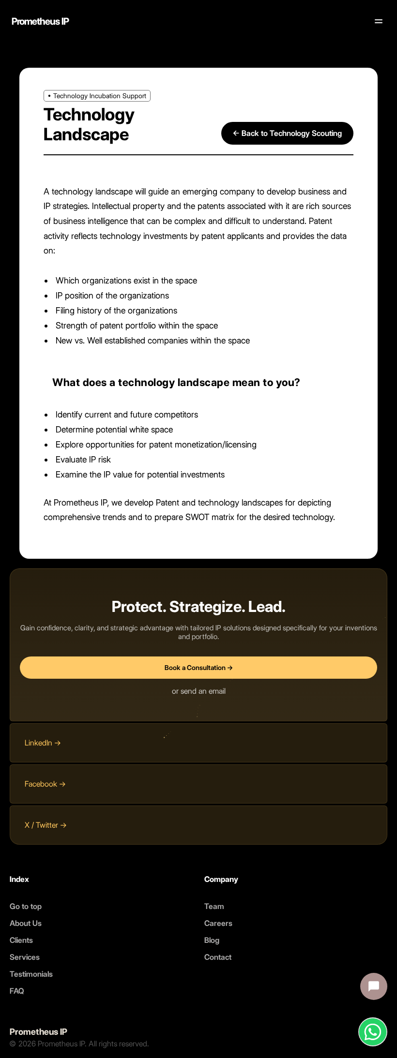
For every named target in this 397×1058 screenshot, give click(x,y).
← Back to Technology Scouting (287, 133)
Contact (217, 957)
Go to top (26, 906)
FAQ (17, 991)
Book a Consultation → (199, 667)
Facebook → (45, 784)
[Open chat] (373, 986)
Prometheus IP (40, 21)
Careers (218, 923)
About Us (26, 923)
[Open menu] (378, 21)
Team (214, 906)
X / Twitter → (46, 825)
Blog (211, 940)
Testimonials (31, 974)
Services (25, 957)
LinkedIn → (43, 742)
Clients (21, 940)
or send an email (199, 691)
